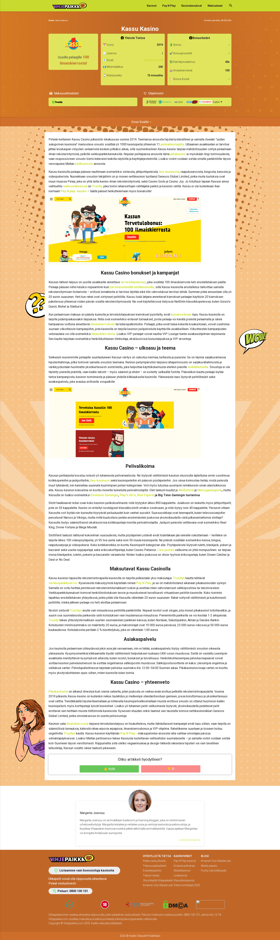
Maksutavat (215, 5)
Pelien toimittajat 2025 (187, 885)
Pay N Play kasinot (185, 860)
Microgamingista (209, 490)
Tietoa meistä (151, 875)
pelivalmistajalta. (173, 144)
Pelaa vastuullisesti (154, 860)
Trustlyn (179, 578)
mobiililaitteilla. (198, 367)
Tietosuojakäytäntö (154, 865)
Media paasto (209, 865)
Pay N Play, (143, 583)
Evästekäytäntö (152, 870)
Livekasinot (180, 875)
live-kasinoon (100, 480)
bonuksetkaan (181, 314)
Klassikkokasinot (184, 880)
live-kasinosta (169, 172)
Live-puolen (165, 550)
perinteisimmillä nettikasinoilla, (132, 287)
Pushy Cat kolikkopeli (213, 870)
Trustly (54, 620)
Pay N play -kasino (74, 191)
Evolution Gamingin (104, 495)
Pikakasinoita (58, 691)
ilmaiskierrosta (77, 724)
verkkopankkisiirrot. (63, 583)
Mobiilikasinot (182, 870)
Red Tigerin (145, 495)
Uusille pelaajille (73, 60)
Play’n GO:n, (128, 495)
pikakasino (178, 154)
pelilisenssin (84, 164)
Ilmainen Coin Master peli (158, 885)
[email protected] (153, 60)
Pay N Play (169, 5)
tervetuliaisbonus (133, 282)
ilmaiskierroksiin (103, 324)
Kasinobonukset (191, 5)
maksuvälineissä (75, 186)
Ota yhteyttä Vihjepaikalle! (158, 880)
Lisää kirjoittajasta (189, 839)
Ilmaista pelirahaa (184, 865)
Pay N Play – (128, 733)
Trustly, (97, 186)
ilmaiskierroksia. (104, 334)
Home (51, 20)
